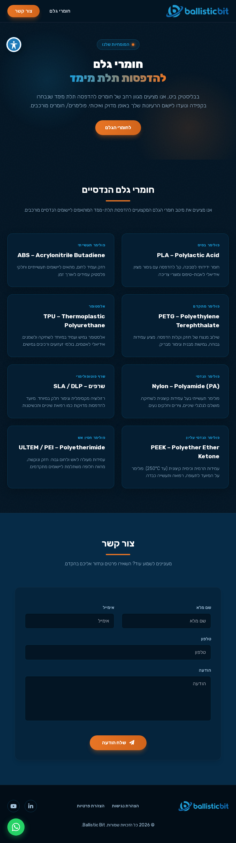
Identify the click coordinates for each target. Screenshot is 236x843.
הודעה (205, 670)
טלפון (206, 639)
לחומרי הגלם (118, 127)
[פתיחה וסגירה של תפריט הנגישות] (13, 44)
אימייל (108, 607)
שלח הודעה (114, 743)
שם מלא (203, 607)
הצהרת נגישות (125, 806)
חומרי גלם (59, 11)
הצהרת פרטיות (90, 806)
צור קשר (23, 11)
